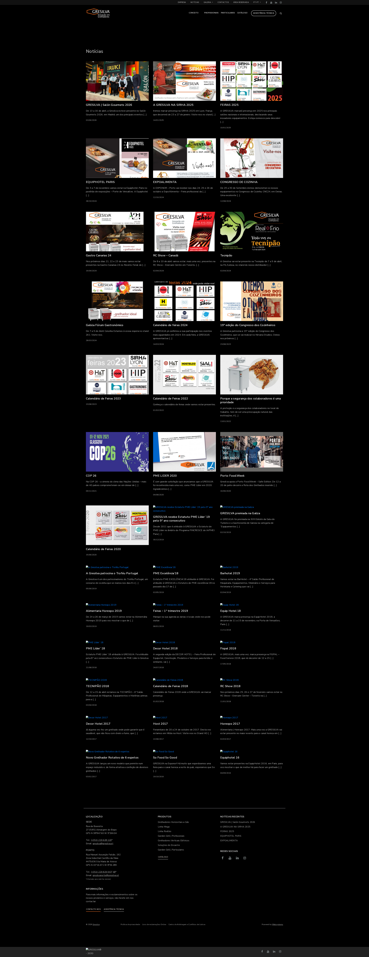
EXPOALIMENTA (229, 840)
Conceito (193, 13)
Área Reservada (241, 2)
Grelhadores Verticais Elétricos (173, 840)
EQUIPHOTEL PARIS (230, 835)
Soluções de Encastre (169, 845)
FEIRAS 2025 (227, 831)
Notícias (195, 2)
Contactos (223, 2)
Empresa (182, 2)
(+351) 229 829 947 (101, 871)
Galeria (208, 2)
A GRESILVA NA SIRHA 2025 (235, 826)
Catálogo (242, 13)
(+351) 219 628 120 (101, 840)
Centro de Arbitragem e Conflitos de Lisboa (187, 924)
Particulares (228, 13)
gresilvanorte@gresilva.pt (106, 875)
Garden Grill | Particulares (171, 849)
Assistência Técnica (263, 13)
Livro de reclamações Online (154, 924)
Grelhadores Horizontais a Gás (173, 822)
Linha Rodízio (164, 831)
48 (114, 871)
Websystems (277, 924)
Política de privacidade (130, 924)
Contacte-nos (93, 909)
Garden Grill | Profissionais (171, 835)
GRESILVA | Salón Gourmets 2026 (237, 822)
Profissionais (211, 13)
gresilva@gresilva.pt (103, 843)
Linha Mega (164, 826)
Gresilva (96, 924)
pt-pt (256, 2)
